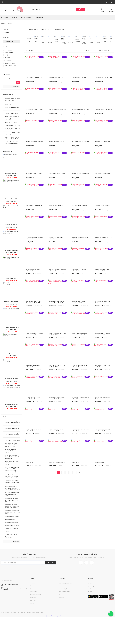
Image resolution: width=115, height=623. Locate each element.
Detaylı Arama (16, 86)
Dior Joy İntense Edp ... (11, 353)
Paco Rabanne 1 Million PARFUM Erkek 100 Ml (103, 366)
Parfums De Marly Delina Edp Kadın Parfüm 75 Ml (79, 302)
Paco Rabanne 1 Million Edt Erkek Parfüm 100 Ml (57, 174)
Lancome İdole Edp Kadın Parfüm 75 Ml (34, 110)
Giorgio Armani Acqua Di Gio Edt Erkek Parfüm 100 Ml (57, 366)
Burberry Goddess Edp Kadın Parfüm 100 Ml (33, 366)
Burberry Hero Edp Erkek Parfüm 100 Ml (103, 238)
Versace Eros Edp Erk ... (11, 224)
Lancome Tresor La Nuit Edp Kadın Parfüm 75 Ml (103, 78)
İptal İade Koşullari (63, 589)
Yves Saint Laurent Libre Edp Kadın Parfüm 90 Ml (80, 398)
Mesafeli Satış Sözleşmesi (65, 583)
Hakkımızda (62, 597)
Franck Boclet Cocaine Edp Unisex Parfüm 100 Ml (80, 429)
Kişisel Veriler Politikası (64, 591)
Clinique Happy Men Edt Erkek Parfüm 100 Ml (33, 429)
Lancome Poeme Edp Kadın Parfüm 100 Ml (33, 270)
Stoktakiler (30, 50)
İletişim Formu (99, 2)
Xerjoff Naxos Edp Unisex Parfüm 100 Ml (103, 302)
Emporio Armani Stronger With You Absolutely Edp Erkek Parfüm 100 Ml (103, 110)
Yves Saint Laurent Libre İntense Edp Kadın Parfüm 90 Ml (56, 398)
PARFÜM (10, 23)
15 (79, 472)
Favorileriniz (91, 589)
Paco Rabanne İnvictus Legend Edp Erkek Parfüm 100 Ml (34, 206)
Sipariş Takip (91, 586)
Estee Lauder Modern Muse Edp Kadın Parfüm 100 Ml (79, 206)
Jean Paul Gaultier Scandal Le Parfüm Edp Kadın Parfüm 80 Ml (57, 461)
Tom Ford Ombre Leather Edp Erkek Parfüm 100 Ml (57, 110)
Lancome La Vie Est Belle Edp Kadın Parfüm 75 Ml (79, 78)
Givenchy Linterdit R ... (11, 199)
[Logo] (12, 9)
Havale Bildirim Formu (35, 594)
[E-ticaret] (57, 616)
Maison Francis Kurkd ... (11, 173)
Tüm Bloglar (16, 541)
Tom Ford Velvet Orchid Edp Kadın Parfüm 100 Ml (57, 270)
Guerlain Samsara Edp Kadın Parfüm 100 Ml (79, 270)
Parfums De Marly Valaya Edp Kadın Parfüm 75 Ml (102, 334)
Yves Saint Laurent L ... (11, 250)
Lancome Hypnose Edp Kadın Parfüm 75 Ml (102, 206)
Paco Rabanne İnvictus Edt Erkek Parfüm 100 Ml (34, 78)
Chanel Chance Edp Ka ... (11, 301)
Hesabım (90, 583)
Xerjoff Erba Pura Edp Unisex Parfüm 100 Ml (56, 206)
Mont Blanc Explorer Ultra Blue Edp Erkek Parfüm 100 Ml (103, 461)
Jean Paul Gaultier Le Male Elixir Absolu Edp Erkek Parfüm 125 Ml (33, 302)
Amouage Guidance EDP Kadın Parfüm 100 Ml (34, 461)
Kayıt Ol (50, 562)
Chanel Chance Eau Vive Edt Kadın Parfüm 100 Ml (56, 429)
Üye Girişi (32, 586)
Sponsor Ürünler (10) (10, 63)
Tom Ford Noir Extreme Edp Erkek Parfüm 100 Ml (80, 238)
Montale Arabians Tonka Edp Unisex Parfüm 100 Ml (33, 398)
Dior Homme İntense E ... (11, 276)
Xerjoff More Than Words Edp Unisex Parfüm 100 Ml (56, 78)
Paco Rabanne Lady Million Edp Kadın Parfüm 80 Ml (103, 174)
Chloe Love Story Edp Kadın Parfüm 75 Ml (56, 238)
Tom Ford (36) (8, 50)
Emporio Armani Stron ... (11, 327)
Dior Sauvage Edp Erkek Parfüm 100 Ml (103, 398)
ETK (59, 594)
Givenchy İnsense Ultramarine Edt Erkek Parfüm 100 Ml (57, 334)
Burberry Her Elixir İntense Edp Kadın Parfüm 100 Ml (102, 270)
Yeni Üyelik (32, 583)
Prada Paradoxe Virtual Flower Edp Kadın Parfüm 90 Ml (34, 334)
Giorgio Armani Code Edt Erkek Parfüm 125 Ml (79, 366)
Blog (86, 2)
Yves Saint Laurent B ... (11, 404)
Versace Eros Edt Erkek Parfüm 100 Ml (34, 142)
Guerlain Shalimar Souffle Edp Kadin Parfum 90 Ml (102, 429)
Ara (18, 82)
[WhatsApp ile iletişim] (110, 613)
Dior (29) (7, 55)
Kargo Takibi (33, 600)
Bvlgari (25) (8, 57)
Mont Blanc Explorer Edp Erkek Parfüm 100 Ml (79, 461)
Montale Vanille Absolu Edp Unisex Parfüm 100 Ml (34, 238)
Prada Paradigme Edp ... (11, 378)
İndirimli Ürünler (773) (10, 65)
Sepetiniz (90, 591)
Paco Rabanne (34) (10, 52)
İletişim (91, 2)
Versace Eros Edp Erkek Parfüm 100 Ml (80, 174)
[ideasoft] (48, 616)
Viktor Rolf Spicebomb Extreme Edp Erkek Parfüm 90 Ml (80, 142)
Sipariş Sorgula (109, 2)
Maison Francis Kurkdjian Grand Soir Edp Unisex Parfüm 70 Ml (80, 334)
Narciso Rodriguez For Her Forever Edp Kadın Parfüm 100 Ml (80, 110)
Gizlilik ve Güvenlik (63, 586)
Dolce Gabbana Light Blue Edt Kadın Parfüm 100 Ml (102, 142)
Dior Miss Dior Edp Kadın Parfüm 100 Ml (34, 174)
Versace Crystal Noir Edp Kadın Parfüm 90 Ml (56, 142)
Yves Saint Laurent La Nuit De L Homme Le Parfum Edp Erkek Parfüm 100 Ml (56, 302)
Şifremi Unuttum (34, 589)
